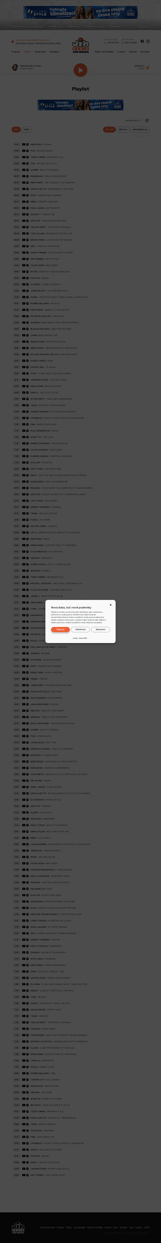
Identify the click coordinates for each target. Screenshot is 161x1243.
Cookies (75, 638)
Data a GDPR (83, 638)
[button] (110, 605)
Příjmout (60, 629)
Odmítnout (80, 629)
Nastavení (100, 629)
